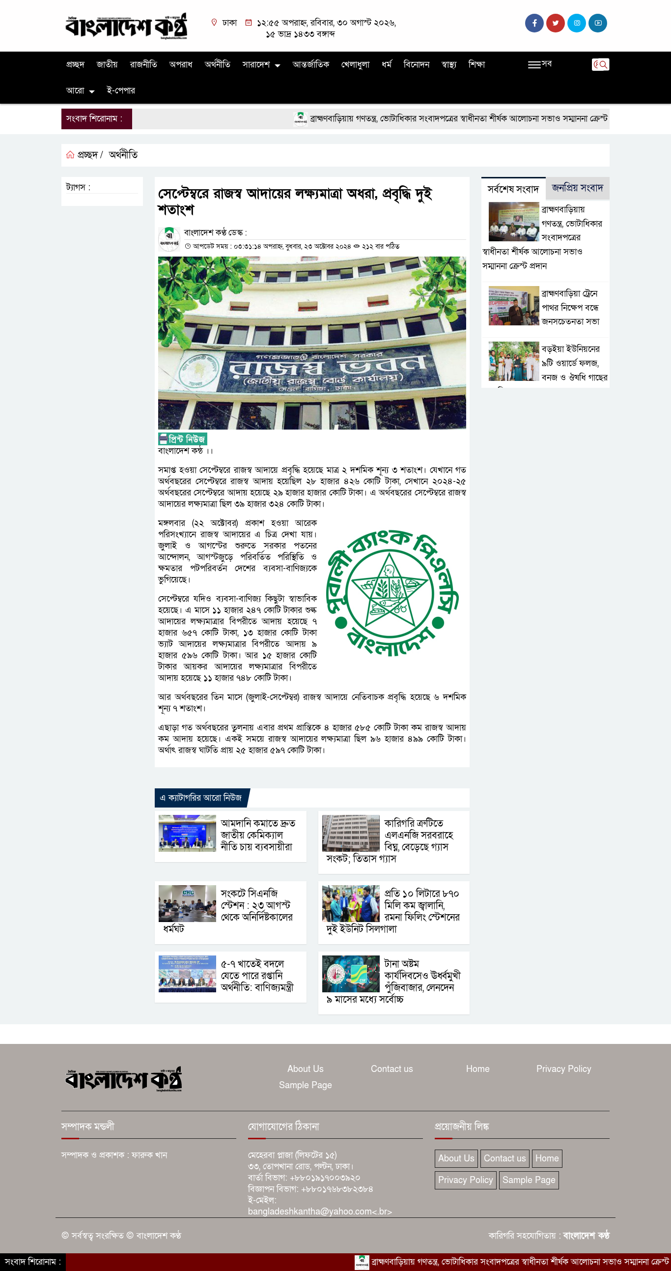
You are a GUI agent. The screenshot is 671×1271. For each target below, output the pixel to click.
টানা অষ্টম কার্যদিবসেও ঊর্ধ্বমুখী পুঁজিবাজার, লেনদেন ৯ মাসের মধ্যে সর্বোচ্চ (394, 982)
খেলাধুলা (355, 64)
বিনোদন (416, 64)
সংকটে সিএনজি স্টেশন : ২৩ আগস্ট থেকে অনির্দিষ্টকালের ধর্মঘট (228, 912)
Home (478, 1069)
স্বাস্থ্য (449, 64)
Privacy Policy (563, 1069)
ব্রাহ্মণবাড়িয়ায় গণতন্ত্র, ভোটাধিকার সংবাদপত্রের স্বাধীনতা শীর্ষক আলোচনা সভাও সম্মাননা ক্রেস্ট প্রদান (434, 118)
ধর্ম (386, 64)
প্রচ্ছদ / (89, 155)
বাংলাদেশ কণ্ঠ (586, 1236)
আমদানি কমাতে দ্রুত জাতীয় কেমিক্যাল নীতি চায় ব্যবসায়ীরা (258, 835)
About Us (305, 1069)
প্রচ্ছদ (75, 64)
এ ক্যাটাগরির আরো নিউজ (201, 798)
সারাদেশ (256, 64)
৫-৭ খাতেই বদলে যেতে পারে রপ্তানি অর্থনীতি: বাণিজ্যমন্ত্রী (257, 976)
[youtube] (597, 23)
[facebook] (534, 23)
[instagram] (576, 23)
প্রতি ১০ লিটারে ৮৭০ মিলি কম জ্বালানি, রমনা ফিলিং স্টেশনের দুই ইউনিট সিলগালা (393, 912)
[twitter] (555, 23)
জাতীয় (107, 64)
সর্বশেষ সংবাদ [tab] (513, 189)
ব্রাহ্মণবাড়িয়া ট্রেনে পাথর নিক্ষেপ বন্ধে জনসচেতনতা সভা (570, 308)
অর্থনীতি (217, 64)
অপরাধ (181, 64)
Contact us (392, 1069)
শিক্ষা (477, 64)
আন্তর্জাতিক (311, 64)
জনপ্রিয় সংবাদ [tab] (577, 188)
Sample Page (305, 1085)
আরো (75, 90)
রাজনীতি (143, 64)
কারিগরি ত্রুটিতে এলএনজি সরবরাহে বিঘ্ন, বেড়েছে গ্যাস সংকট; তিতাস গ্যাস (390, 841)
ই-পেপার (121, 90)
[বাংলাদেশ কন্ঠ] (125, 25)
